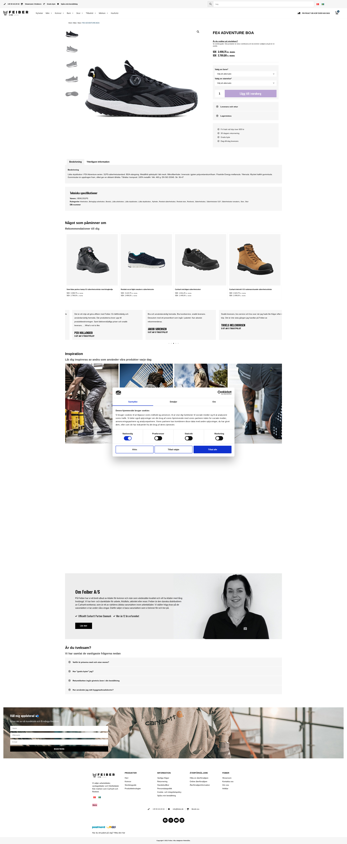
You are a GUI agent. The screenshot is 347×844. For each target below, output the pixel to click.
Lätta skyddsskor (131, 202)
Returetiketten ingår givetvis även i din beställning (96, 681)
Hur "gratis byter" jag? (83, 671)
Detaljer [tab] (173, 402)
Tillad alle (212, 449)
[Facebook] (165, 820)
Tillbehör (89, 13)
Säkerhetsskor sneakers (231, 202)
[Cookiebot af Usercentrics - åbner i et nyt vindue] (220, 393)
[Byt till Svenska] (322, 4)
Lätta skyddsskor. (144, 202)
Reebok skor (181, 202)
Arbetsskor (84, 202)
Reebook (190, 202)
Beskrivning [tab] (75, 162)
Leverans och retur (229, 107)
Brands (108, 202)
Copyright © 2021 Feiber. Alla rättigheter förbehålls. (173, 840)
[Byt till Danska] (317, 4)
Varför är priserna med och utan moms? (91, 662)
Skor (78, 13)
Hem (70, 23)
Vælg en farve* (221, 69)
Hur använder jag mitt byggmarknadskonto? (93, 690)
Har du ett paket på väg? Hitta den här (108, 833)
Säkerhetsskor (200, 202)
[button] (198, 31)
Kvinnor (58, 13)
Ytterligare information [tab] (98, 162)
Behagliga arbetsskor (97, 202)
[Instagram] (170, 820)
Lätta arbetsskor (118, 202)
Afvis (134, 449)
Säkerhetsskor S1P (214, 202)
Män (47, 13)
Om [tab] (214, 402)
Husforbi (114, 13)
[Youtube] (176, 820)
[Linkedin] (181, 820)
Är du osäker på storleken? (225, 41)
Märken (102, 13)
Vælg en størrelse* (223, 79)
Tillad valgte (173, 449)
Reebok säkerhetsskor (167, 202)
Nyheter (39, 13)
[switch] (158, 438)
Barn (69, 13)
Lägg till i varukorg (250, 93)
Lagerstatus (226, 116)
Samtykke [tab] (133, 402)
